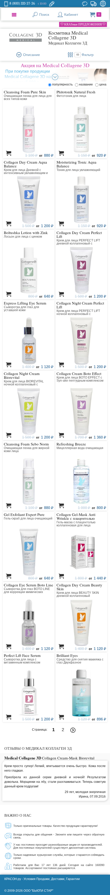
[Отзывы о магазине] (85, 3)
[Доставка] (93, 3)
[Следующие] (73, 730)
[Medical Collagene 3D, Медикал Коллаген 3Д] (25, 37)
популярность (63, 84)
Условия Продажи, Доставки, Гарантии (52, 879)
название (86, 84)
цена (102, 84)
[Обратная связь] (52, 3)
